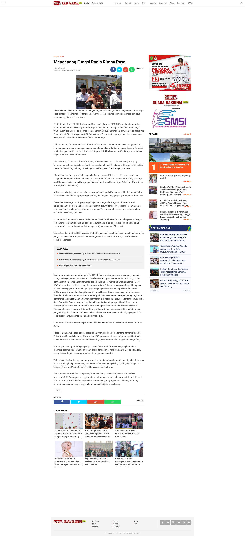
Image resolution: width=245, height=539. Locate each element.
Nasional (118, 3)
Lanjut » (186, 291)
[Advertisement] (122, 34)
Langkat (162, 3)
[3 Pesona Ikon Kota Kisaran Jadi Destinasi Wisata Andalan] (170, 149)
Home (56, 56)
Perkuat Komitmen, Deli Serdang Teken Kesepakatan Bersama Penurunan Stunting (174, 272)
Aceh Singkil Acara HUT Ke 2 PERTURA (75, 265)
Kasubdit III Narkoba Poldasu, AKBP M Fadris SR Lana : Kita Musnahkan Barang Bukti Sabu (174, 203)
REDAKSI (192, 3)
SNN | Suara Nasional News (129, 533)
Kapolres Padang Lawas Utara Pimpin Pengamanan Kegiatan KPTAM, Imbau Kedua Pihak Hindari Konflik (173, 237)
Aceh (136, 3)
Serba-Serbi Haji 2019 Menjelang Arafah (175, 176)
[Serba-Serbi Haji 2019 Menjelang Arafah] (153, 178)
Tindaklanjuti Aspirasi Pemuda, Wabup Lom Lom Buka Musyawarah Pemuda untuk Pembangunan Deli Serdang (173, 249)
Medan (153, 3)
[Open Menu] (3, 3)
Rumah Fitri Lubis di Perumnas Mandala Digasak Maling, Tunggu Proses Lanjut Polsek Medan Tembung (175, 216)
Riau (144, 3)
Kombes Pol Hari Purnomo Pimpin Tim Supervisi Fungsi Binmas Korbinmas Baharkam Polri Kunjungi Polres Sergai (175, 191)
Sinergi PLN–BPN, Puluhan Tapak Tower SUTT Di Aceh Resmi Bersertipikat (89, 253)
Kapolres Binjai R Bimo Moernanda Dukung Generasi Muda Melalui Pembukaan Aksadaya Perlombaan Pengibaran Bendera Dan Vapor (174, 260)
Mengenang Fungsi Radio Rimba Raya (89, 61)
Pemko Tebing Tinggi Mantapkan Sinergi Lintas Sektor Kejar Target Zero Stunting (174, 283)
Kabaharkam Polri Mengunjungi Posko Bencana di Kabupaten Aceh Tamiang (89, 259)
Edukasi (180, 3)
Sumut (128, 3)
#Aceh (58, 390)
